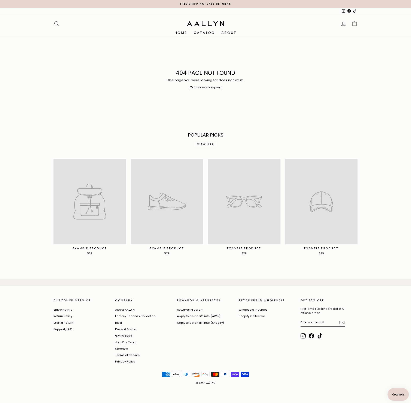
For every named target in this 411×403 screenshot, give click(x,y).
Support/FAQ (63, 329)
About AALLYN (125, 309)
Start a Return (63, 323)
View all (205, 144)
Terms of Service (127, 355)
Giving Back (123, 335)
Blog (118, 323)
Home (180, 32)
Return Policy (63, 316)
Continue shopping (205, 87)
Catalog (204, 32)
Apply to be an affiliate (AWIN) (199, 316)
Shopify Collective (252, 316)
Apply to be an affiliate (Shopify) (200, 323)
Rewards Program (190, 309)
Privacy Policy (125, 361)
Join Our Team (126, 342)
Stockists (121, 348)
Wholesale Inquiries (253, 309)
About (229, 32)
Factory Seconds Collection (135, 316)
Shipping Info (63, 309)
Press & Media (125, 329)
